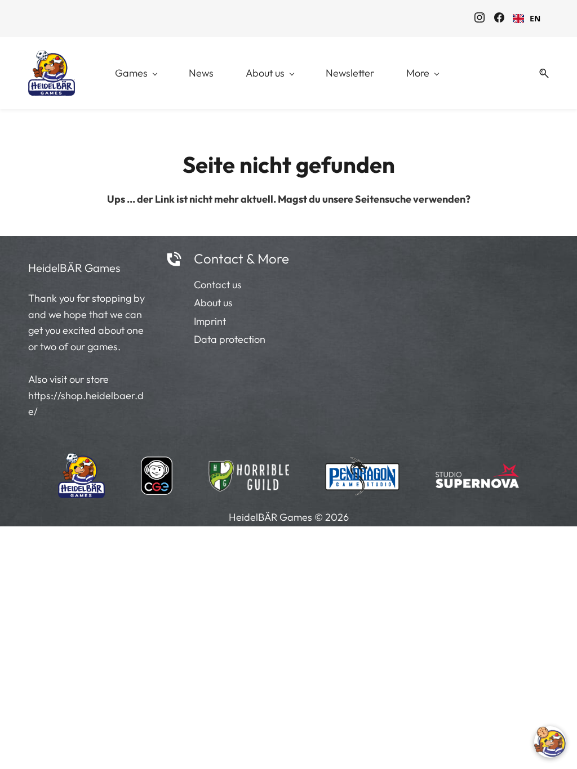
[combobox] (526, 18)
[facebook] (499, 19)
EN (535, 18)
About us (213, 302)
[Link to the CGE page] (156, 473)
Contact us (218, 284)
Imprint (210, 321)
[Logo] (51, 73)
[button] (540, 73)
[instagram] (479, 19)
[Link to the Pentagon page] (362, 473)
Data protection (229, 339)
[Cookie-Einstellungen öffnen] (550, 742)
